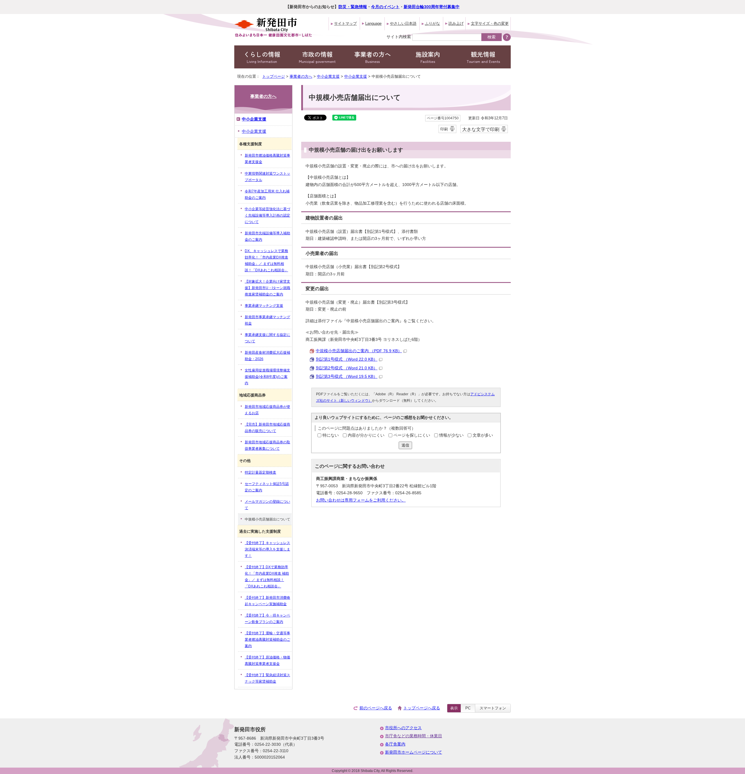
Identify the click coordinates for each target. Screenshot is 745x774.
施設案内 (428, 57)
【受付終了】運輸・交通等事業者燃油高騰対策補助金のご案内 (267, 639)
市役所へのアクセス (403, 728)
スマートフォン (493, 708)
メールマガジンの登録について (267, 505)
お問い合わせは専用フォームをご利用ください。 (361, 500)
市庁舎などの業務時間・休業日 (413, 736)
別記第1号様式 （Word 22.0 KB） (346, 359)
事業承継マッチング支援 (264, 306)
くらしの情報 (262, 57)
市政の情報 (317, 57)
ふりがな (432, 23)
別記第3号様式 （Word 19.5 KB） (346, 376)
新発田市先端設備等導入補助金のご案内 (267, 236)
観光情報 (483, 57)
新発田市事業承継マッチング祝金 (267, 320)
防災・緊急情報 (352, 7)
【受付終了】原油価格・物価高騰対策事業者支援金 (267, 660)
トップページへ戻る (421, 708)
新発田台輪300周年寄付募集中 (432, 7)
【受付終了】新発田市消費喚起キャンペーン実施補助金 (267, 601)
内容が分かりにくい (366, 435)
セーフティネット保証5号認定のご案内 (267, 487)
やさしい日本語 (403, 23)
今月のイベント (385, 7)
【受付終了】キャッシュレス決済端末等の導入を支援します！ (267, 549)
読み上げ (456, 23)
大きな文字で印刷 (480, 129)
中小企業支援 (328, 76)
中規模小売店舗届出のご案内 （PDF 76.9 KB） (359, 351)
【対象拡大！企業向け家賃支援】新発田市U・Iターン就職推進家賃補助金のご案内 (267, 287)
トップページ (273, 76)
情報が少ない (451, 435)
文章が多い (483, 435)
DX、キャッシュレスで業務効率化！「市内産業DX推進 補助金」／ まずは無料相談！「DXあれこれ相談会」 (266, 260)
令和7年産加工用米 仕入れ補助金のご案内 (267, 194)
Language (373, 23)
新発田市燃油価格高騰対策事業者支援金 (267, 158)
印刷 (444, 129)
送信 (405, 445)
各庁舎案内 (395, 744)
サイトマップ (345, 23)
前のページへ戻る (375, 708)
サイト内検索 (398, 36)
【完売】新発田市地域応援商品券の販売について (267, 427)
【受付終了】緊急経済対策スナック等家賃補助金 (267, 678)
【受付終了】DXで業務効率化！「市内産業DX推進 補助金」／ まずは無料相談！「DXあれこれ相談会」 (267, 576)
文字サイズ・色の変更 (490, 23)
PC (468, 708)
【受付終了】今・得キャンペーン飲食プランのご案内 (267, 618)
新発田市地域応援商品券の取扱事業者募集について (267, 445)
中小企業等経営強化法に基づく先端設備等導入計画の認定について (267, 215)
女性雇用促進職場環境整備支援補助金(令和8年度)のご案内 (267, 376)
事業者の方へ (372, 57)
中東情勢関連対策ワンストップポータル (267, 176)
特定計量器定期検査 (260, 472)
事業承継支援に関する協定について (267, 338)
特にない (330, 435)
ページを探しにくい (411, 435)
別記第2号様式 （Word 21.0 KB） (346, 368)
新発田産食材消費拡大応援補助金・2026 (267, 355)
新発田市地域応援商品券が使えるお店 (267, 410)
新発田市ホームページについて (413, 752)
